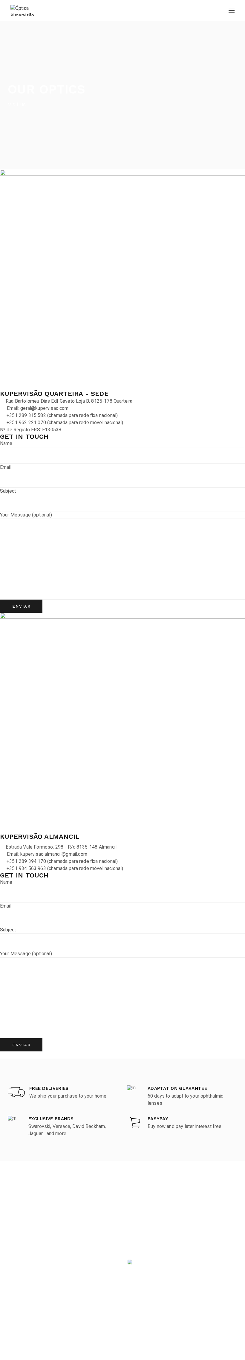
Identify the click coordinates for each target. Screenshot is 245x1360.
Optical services (25, 1229)
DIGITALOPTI (225, 1355)
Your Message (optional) (26, 515)
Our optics (19, 1252)
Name (6, 443)
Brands (15, 1218)
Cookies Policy (143, 1229)
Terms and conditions (149, 1218)
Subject (8, 491)
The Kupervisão (24, 1240)
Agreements (21, 1263)
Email (5, 467)
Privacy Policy (142, 1240)
